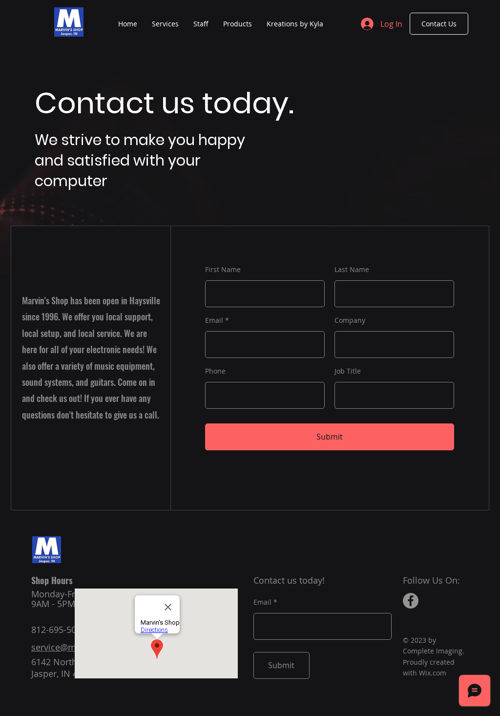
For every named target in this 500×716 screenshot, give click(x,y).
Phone (215, 371)
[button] (237, 24)
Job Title (347, 371)
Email (214, 320)
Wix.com (432, 672)
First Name (223, 269)
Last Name (351, 269)
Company (349, 320)
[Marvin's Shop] (410, 601)
